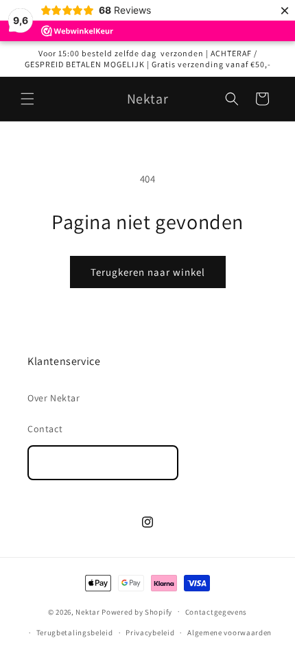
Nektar (87, 611)
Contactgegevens (216, 612)
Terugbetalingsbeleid (74, 632)
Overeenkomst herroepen (103, 462)
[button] (27, 99)
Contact (44, 429)
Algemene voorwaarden (229, 632)
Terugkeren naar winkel (148, 272)
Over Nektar (53, 398)
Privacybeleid (150, 632)
